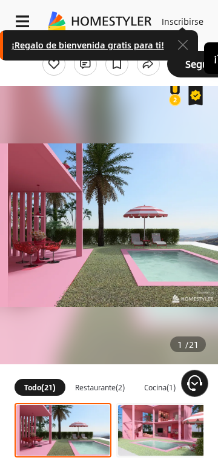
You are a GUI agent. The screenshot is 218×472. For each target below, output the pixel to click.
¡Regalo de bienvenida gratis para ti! (88, 45)
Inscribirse (182, 21)
